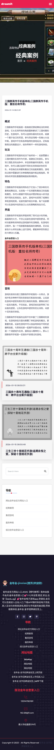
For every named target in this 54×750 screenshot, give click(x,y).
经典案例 (10, 508)
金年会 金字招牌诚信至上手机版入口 (28, 677)
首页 (19, 61)
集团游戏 (10, 515)
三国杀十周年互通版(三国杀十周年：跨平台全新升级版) (24, 393)
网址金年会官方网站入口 (17, 501)
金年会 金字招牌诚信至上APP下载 (28, 681)
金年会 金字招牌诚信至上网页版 (28, 672)
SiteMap (28, 659)
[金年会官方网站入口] (27, 583)
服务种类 (10, 522)
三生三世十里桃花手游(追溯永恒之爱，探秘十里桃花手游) (26, 453)
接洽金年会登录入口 (15, 530)
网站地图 (28, 664)
